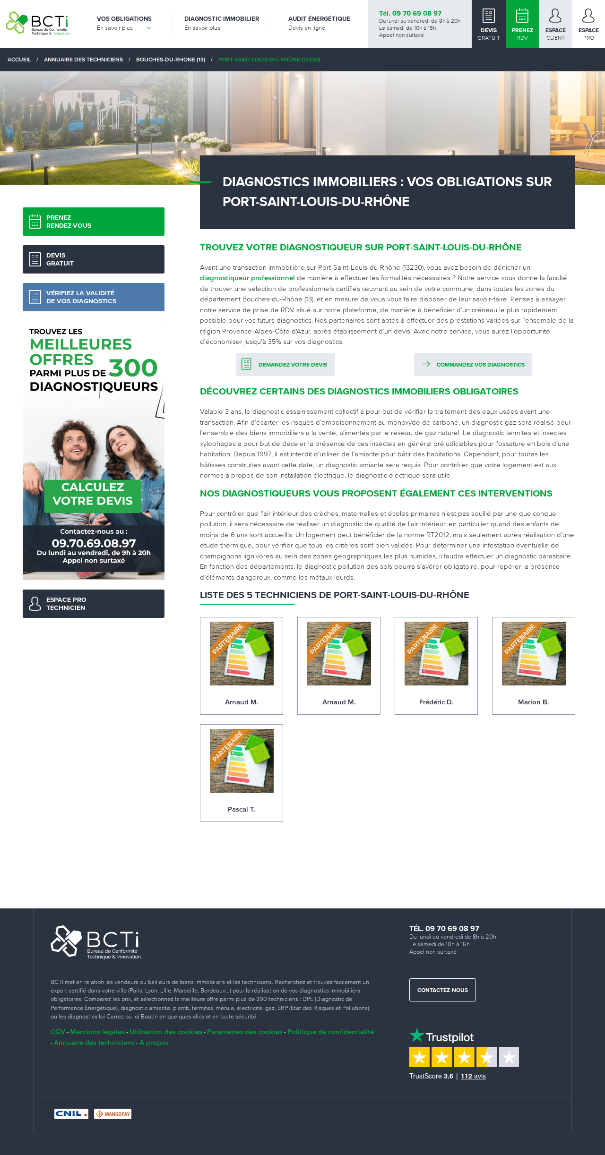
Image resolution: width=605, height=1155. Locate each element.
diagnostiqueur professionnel (247, 278)
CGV (58, 1031)
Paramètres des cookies (245, 1031)
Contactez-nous (442, 990)
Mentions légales (97, 1031)
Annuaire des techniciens (94, 1042)
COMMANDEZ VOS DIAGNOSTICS (481, 365)
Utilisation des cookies (166, 1031)
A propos (154, 1042)
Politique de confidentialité (330, 1031)
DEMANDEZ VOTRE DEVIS (293, 365)
